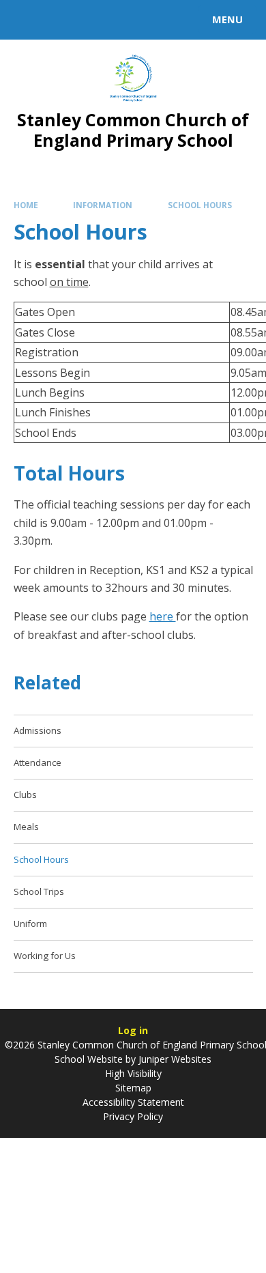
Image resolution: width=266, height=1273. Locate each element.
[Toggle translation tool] (60, 20)
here (162, 616)
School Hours (200, 205)
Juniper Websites (173, 1059)
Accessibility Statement (133, 1102)
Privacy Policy (133, 1116)
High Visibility (133, 1073)
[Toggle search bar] (26, 20)
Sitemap (133, 1087)
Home (26, 205)
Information (102, 205)
